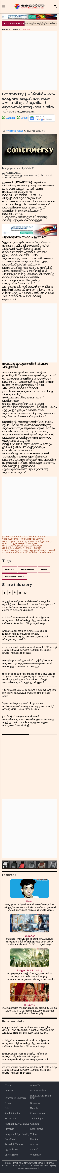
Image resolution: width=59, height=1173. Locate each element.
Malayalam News (14, 576)
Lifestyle (9, 1129)
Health (34, 1108)
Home (5, 29)
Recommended (12, 1021)
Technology (36, 1118)
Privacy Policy (38, 1090)
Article (34, 1144)
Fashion (34, 1139)
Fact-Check (11, 1139)
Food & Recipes (13, 1113)
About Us (35, 1085)
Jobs (7, 1108)
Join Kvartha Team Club (40, 1097)
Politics (26, 29)
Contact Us (10, 1090)
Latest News (11, 1155)
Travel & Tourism (14, 1144)
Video (33, 1134)
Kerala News (27, 569)
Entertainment (38, 1113)
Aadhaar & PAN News (17, 1124)
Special (34, 1149)
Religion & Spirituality (17, 1134)
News (15, 29)
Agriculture (11, 1149)
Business (35, 1103)
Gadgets (34, 1124)
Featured (8, 875)
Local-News (36, 1129)
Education (10, 1118)
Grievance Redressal (16, 1098)
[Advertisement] (29, 60)
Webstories (36, 1155)
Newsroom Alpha (14, 131)
